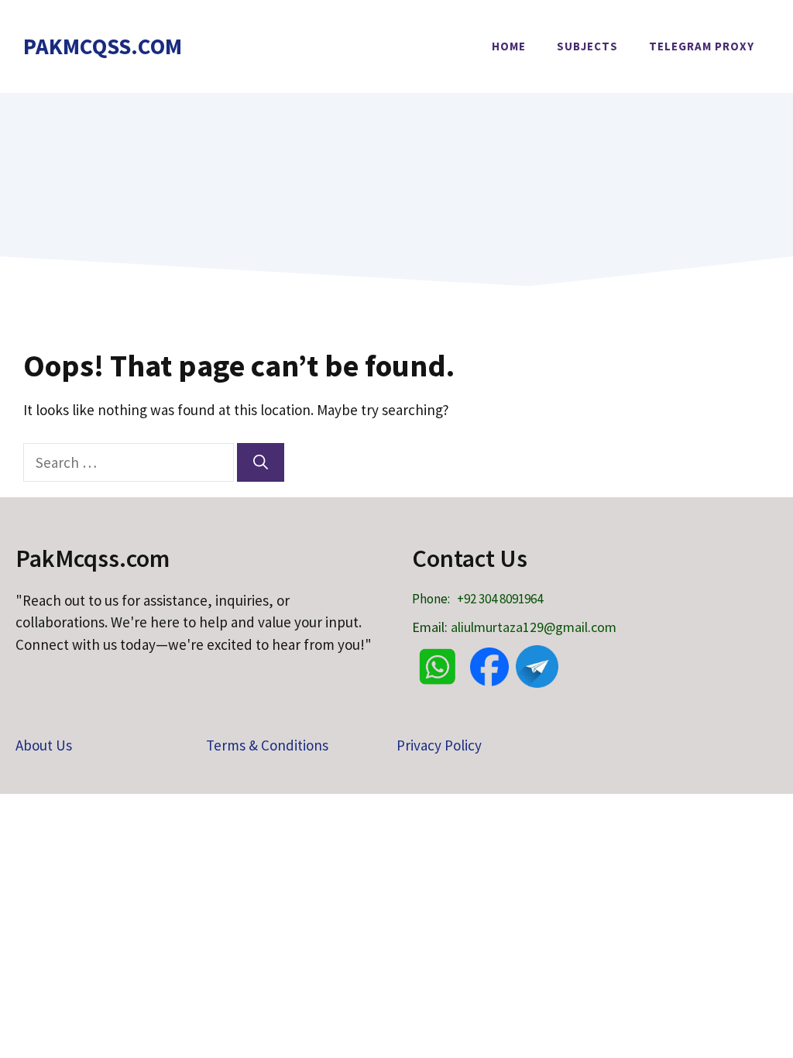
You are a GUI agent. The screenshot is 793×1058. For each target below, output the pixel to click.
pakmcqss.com (102, 46)
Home (509, 46)
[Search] (260, 463)
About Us (43, 745)
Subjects (587, 46)
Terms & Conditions (267, 745)
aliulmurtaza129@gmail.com (533, 627)
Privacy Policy (439, 745)
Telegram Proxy (701, 46)
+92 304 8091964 (500, 598)
